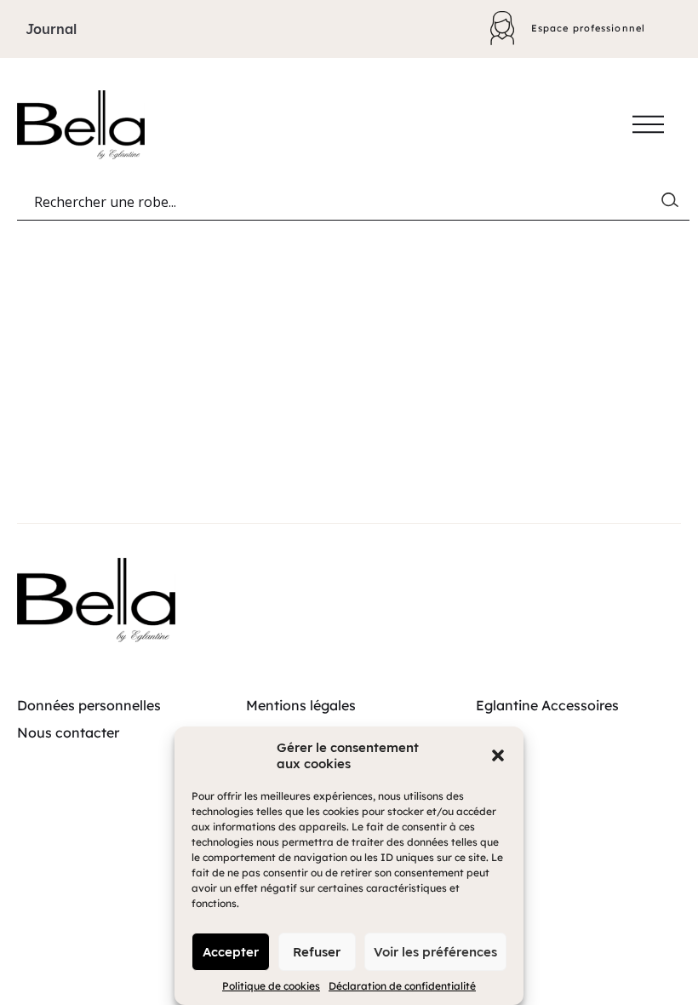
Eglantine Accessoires (547, 705)
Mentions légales (301, 705)
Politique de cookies (271, 985)
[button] (497, 755)
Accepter (231, 952)
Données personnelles (89, 705)
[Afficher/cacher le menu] (648, 124)
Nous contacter (68, 732)
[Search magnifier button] (673, 203)
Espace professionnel (588, 28)
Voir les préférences (435, 952)
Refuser (316, 952)
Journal (51, 28)
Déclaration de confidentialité (402, 985)
